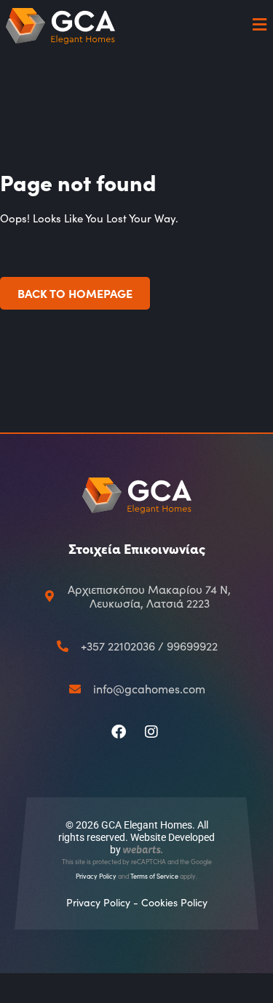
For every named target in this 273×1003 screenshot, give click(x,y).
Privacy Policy (96, 875)
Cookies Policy (174, 902)
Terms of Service (154, 875)
